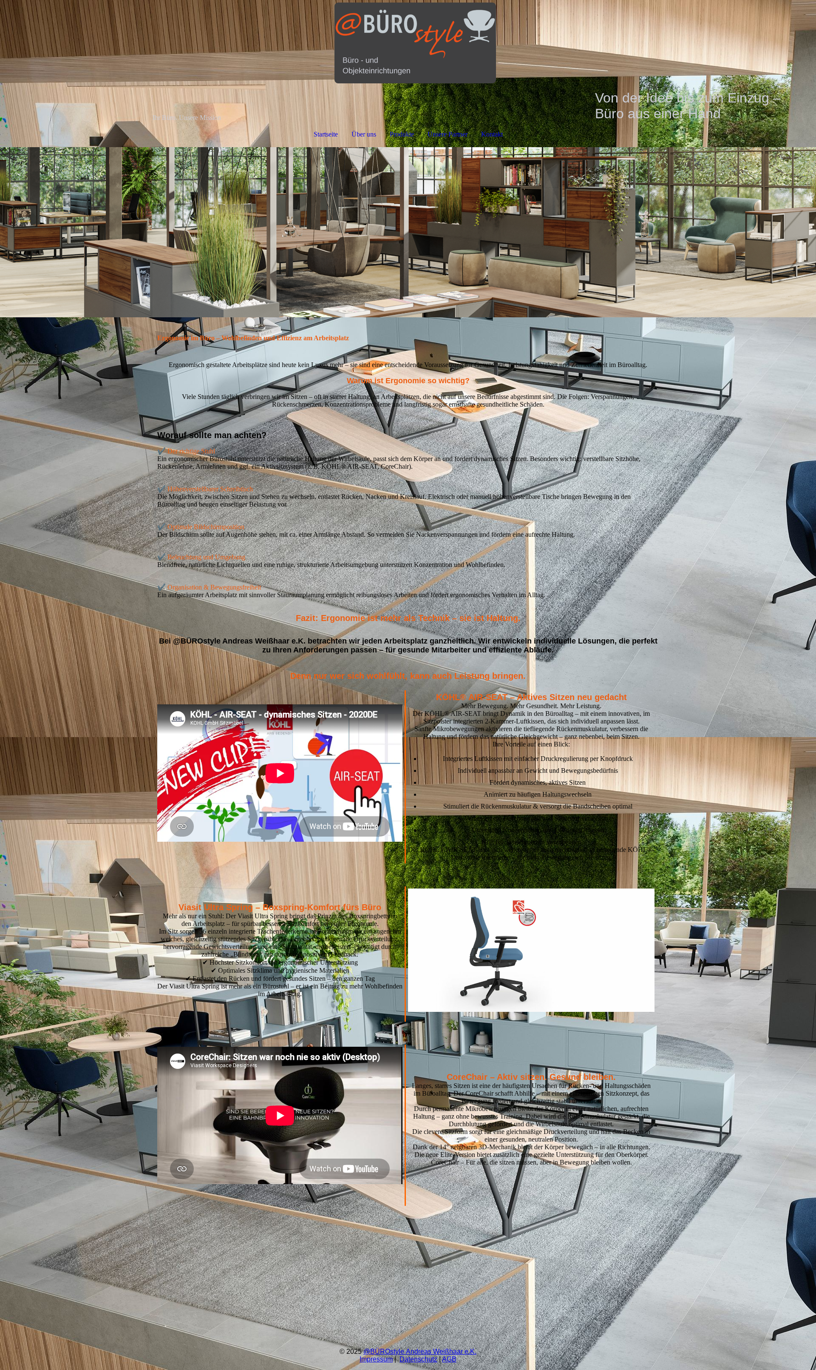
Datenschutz (418, 1359)
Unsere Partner (448, 134)
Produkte (402, 134)
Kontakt (492, 134)
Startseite (326, 134)
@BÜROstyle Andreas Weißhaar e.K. (419, 1351)
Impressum (376, 1359)
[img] (408, 45)
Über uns (363, 134)
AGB (449, 1359)
